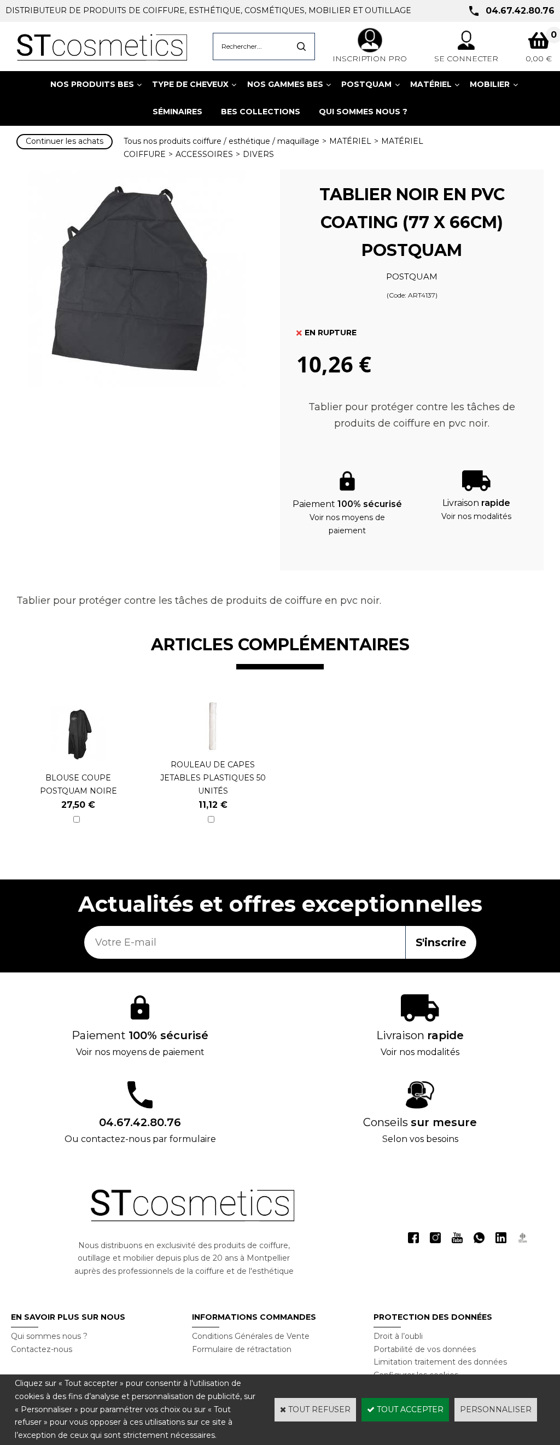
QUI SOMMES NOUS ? (363, 111)
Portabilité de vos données (425, 1349)
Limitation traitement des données (440, 1362)
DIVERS (258, 154)
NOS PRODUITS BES (92, 84)
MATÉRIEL (431, 84)
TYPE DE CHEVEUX (190, 84)
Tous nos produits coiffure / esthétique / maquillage (221, 141)
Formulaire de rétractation (241, 1349)
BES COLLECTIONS (260, 111)
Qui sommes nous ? (49, 1336)
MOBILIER (490, 84)
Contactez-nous (41, 1349)
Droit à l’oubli (398, 1336)
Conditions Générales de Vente (251, 1336)
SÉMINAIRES (177, 111)
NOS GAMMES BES (285, 84)
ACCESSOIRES (204, 154)
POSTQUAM (366, 84)
